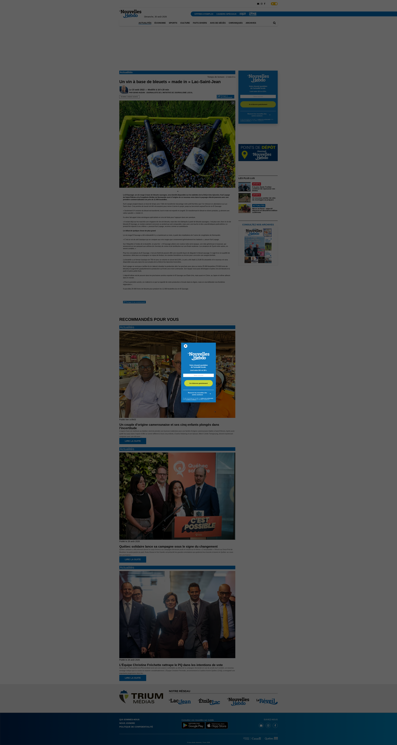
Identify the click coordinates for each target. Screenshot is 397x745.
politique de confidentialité (207, 398)
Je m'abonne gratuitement (198, 383)
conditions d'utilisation (191, 399)
